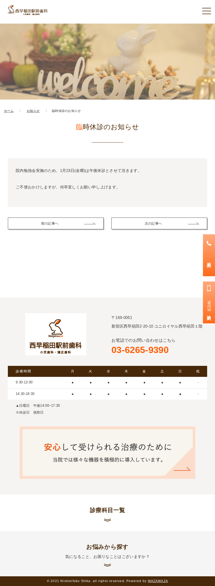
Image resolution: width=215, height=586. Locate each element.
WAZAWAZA (158, 581)
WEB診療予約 (209, 307)
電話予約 (209, 260)
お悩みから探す (107, 551)
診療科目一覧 (107, 510)
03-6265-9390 (143, 346)
